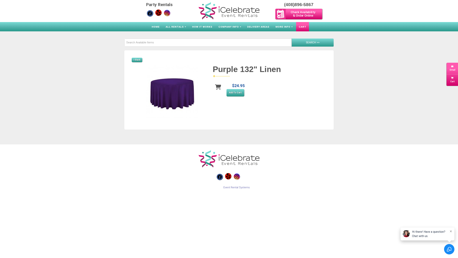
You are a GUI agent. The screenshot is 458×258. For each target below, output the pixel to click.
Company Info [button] (228, 26)
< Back (136, 60)
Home (156, 26)
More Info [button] (283, 26)
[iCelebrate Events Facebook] (150, 13)
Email (452, 70)
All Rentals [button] (175, 26)
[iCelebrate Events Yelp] (158, 12)
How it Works (202, 26)
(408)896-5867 (298, 4)
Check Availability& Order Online (303, 14)
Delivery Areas (258, 26)
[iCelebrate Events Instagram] (167, 13)
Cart (302, 26)
